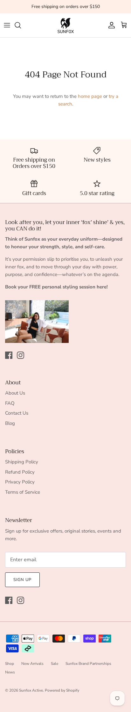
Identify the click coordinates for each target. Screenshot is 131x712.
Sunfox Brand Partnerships (88, 663)
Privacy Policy (20, 482)
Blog (10, 423)
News (10, 672)
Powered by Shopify (62, 690)
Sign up (22, 580)
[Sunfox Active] (65, 25)
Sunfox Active (31, 690)
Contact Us (16, 413)
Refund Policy (20, 472)
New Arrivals (32, 663)
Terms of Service (22, 492)
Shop (9, 663)
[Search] (21, 25)
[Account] (110, 25)
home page (90, 96)
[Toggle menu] (7, 25)
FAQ (10, 403)
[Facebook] (8, 355)
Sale (54, 663)
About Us (15, 393)
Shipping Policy (21, 462)
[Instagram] (20, 355)
